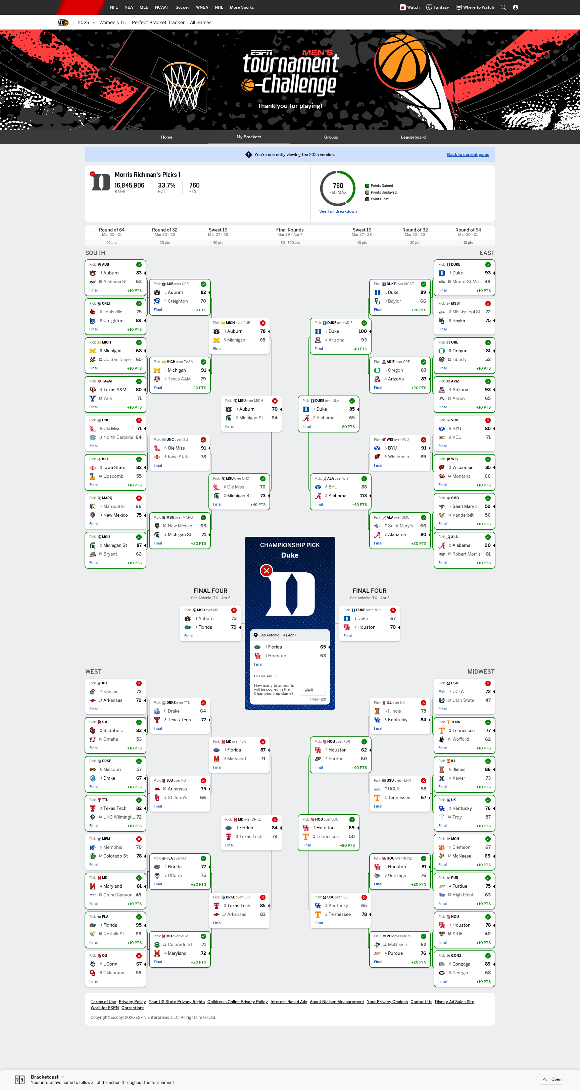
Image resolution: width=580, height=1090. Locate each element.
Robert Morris (466, 554)
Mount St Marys (467, 281)
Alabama (461, 545)
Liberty (459, 359)
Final (93, 290)
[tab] (167, 137)
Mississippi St (466, 312)
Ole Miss (111, 428)
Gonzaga (461, 964)
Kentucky (462, 808)
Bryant (110, 554)
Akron (458, 398)
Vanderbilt (463, 515)
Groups (331, 137)
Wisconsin (463, 467)
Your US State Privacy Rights (177, 1001)
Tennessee (463, 730)
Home (167, 137)
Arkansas (113, 700)
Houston (461, 925)
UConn (110, 964)
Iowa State (114, 467)
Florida (110, 925)
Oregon (460, 351)
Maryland (112, 886)
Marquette (114, 506)
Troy (457, 817)
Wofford (460, 739)
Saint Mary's (465, 506)
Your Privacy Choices (387, 1001)
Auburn (111, 273)
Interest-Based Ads (289, 1001)
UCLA (458, 691)
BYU (456, 428)
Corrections (133, 1007)
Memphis (112, 847)
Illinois (459, 769)
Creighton (113, 320)
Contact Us (421, 1001)
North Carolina (118, 437)
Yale (107, 398)
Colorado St (115, 856)
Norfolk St (113, 934)
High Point (463, 895)
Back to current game (468, 154)
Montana (461, 476)
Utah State (463, 700)
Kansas (110, 691)
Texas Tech (115, 808)
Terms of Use (103, 1001)
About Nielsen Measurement (337, 1001)
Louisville (112, 312)
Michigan (112, 351)
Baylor (459, 320)
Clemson (461, 847)
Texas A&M (114, 390)
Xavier (458, 778)
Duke (457, 273)
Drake (109, 778)
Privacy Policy (132, 1001)
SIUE (457, 934)
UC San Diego (117, 359)
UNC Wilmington (119, 817)
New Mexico (115, 515)
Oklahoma (113, 973)
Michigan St (115, 545)
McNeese (461, 856)
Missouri (112, 769)
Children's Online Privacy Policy (237, 1001)
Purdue (459, 886)
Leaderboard (413, 137)
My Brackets (249, 136)
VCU (457, 437)
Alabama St (115, 281)
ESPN (81, 7)
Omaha (110, 739)
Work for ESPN (105, 1007)
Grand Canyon (118, 895)
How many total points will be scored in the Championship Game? (274, 690)
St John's (113, 730)
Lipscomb (113, 476)
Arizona (460, 390)
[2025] (94, 22)
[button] (503, 7)
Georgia (460, 973)
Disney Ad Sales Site (454, 1001)
